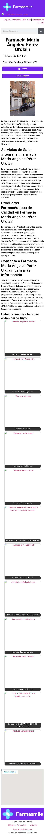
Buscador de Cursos (22, 829)
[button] (22, 69)
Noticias (27, 19)
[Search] (41, 31)
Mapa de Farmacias (12, 19)
